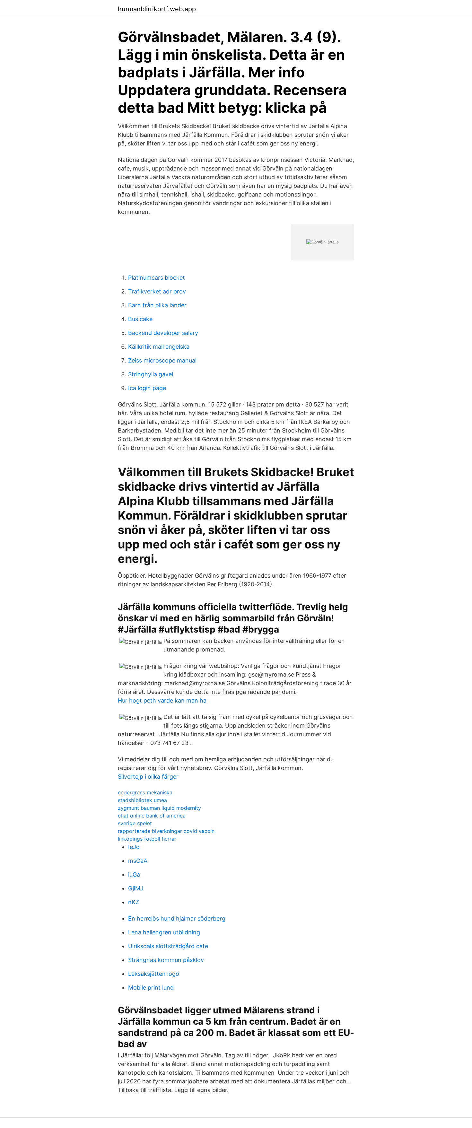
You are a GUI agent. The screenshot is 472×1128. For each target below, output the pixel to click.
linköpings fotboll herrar (147, 838)
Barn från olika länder (157, 305)
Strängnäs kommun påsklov (166, 960)
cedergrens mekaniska (145, 792)
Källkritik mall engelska (158, 346)
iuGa (134, 874)
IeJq (134, 847)
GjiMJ (136, 888)
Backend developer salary (163, 332)
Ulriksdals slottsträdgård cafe (168, 946)
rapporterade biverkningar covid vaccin (166, 831)
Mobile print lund (151, 987)
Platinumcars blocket (156, 277)
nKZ (133, 902)
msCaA (137, 860)
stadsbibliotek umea (142, 800)
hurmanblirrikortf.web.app (157, 9)
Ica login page (147, 388)
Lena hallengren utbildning (164, 932)
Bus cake (140, 319)
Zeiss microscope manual (162, 360)
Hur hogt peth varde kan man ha (162, 700)
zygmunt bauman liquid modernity (159, 808)
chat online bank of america (152, 815)
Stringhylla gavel (150, 374)
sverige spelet (135, 823)
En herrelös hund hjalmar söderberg (176, 918)
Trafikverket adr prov (157, 291)
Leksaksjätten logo (153, 973)
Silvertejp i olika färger (148, 776)
